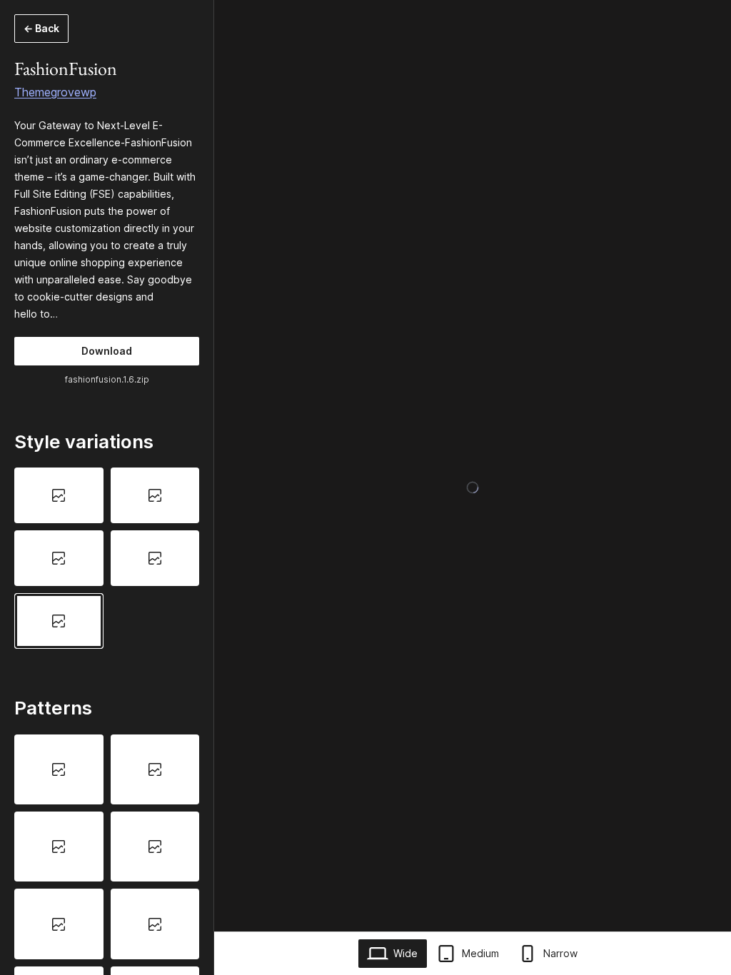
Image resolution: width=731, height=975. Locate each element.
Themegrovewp (55, 92)
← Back (41, 28)
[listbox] (106, 558)
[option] (59, 495)
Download (106, 351)
